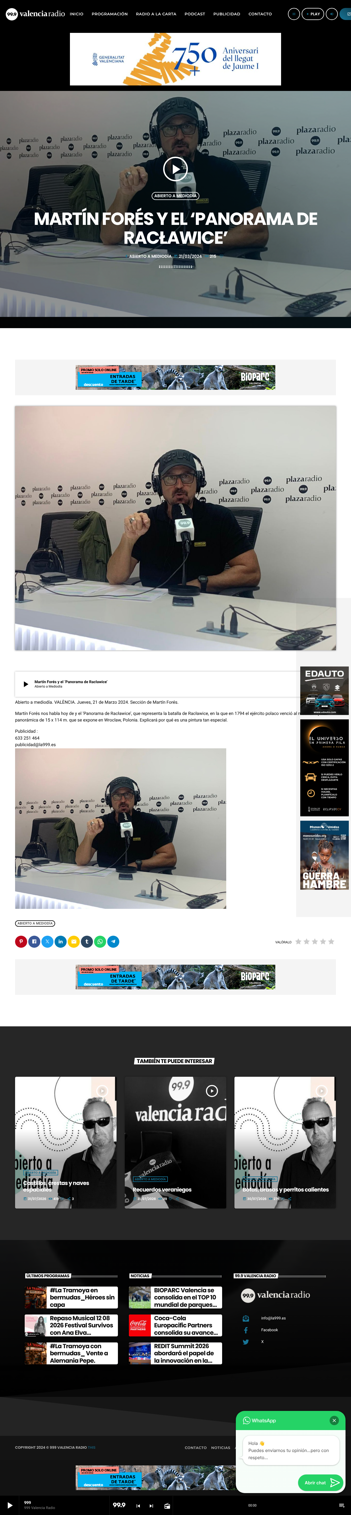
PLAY (313, 14)
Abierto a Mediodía (175, 196)
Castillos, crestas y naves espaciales (56, 1186)
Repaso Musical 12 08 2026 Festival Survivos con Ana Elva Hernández (81, 1329)
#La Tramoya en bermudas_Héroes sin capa (82, 1297)
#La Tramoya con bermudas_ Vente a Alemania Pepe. (79, 1353)
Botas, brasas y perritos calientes (286, 1189)
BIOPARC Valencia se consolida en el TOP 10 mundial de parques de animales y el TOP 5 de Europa (186, 1305)
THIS (91, 1447)
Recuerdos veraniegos (162, 1189)
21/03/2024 (188, 256)
